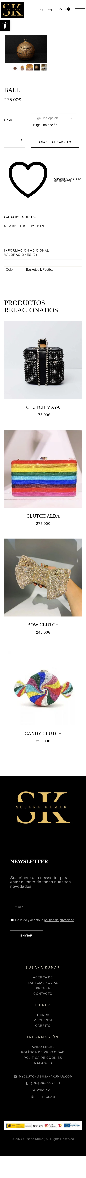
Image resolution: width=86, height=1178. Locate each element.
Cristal (29, 217)
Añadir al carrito (55, 142)
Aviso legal (43, 1046)
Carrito (43, 1025)
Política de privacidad (43, 1052)
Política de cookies (43, 1057)
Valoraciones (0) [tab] (20, 254)
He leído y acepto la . (45, 920)
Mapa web (43, 1063)
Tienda (43, 1014)
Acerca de (43, 977)
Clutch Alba (43, 516)
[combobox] (45, 125)
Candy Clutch (43, 733)
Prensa (43, 988)
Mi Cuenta (43, 1020)
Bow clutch (43, 624)
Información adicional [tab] (26, 250)
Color (8, 120)
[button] (5, 25)
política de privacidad (59, 920)
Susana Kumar (33, 1139)
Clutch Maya (43, 407)
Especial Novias (43, 982)
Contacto (42, 993)
